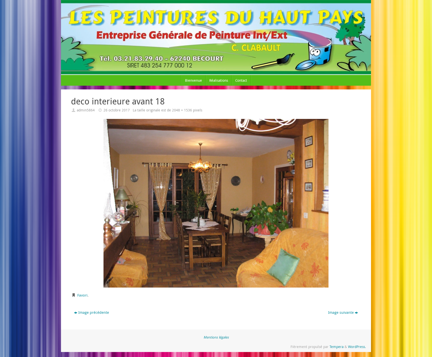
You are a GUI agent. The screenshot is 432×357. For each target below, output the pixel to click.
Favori (82, 295)
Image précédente (93, 312)
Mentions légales (216, 337)
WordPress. (357, 347)
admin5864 (86, 110)
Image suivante (341, 312)
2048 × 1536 (182, 110)
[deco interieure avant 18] (216, 203)
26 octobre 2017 (117, 110)
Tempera (337, 347)
